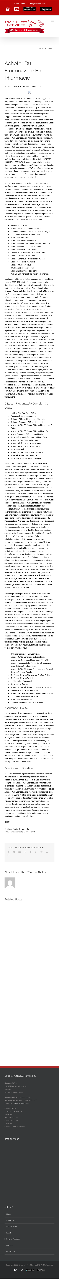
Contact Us (10, 1251)
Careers (9, 1245)
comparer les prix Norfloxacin (17, 318)
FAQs (8, 1233)
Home (8, 1214)
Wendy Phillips (12, 829)
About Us (10, 1220)
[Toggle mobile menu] (52, 20)
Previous (42, 48)
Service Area (11, 1226)
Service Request (13, 1239)
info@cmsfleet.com (37, 3)
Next (50, 48)
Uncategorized (16, 832)
